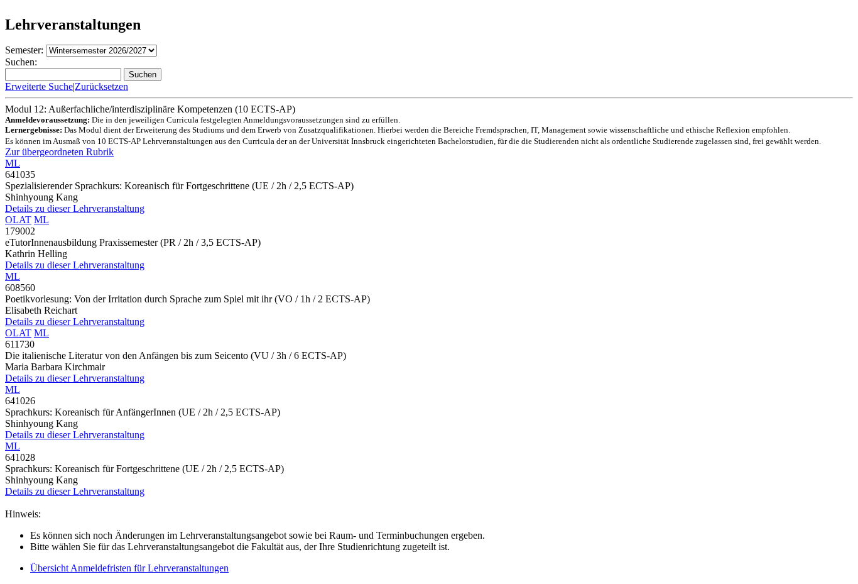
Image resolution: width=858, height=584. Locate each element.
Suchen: (21, 62)
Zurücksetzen (101, 86)
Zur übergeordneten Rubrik (59, 151)
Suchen (142, 74)
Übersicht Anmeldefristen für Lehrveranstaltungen (129, 568)
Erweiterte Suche (39, 86)
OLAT (18, 219)
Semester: (24, 50)
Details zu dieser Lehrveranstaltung (74, 208)
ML (12, 163)
